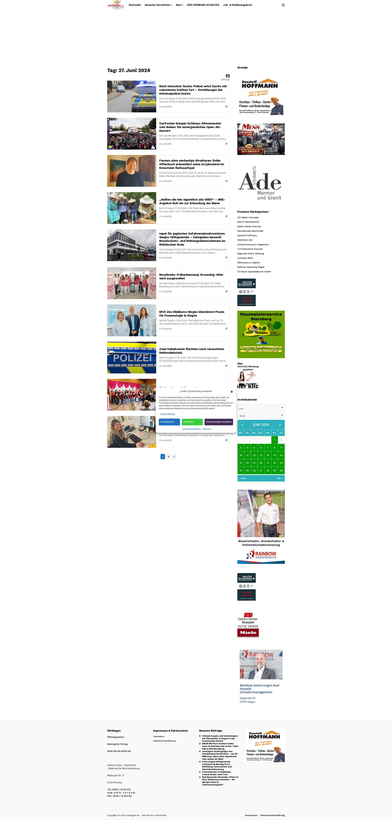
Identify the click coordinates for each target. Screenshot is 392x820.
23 (281, 462)
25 (247, 470)
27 (261, 470)
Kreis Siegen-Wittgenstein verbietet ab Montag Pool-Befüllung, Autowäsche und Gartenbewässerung (217, 765)
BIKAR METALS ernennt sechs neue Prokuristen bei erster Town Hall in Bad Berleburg (220, 746)
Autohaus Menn (245, 258)
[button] (231, 391)
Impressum (206, 429)
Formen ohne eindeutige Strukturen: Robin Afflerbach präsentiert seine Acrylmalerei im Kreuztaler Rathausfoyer (191, 164)
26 (254, 470)
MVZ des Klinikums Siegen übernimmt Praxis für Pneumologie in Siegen (191, 313)
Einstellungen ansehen (219, 421)
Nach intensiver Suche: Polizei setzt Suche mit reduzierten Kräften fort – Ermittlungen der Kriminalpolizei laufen (193, 89)
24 (240, 470)
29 (274, 470)
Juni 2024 (261, 424)
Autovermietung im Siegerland (252, 244)
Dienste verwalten (167, 414)
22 (274, 462)
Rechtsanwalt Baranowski (250, 231)
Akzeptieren (167, 421)
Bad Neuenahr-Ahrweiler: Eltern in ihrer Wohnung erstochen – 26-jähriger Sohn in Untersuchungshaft (220, 781)
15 (275, 455)
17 (241, 462)
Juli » (279, 478)
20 (261, 462)
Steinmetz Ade (244, 240)
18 (247, 462)
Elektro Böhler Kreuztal (249, 226)
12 (254, 455)
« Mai (243, 478)
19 (254, 462)
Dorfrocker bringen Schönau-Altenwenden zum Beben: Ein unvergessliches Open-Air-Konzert (190, 126)
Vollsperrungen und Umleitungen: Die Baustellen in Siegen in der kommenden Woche (220, 738)
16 (281, 455)
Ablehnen (188, 421)
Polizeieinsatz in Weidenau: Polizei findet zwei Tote (216, 773)
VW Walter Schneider (248, 217)
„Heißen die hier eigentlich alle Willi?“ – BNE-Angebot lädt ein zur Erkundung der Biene (192, 201)
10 (241, 455)
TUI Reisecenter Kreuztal (249, 249)
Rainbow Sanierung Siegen (251, 267)
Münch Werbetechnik (248, 222)
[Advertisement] (196, 39)
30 (281, 470)
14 (268, 455)
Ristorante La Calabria (248, 262)
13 (261, 455)
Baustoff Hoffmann (247, 235)
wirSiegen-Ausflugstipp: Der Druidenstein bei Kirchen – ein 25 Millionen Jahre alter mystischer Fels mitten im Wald (219, 755)
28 (268, 470)
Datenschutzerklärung (191, 429)
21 (268, 462)
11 (247, 455)
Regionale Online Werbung (250, 253)
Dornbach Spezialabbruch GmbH (254, 271)
